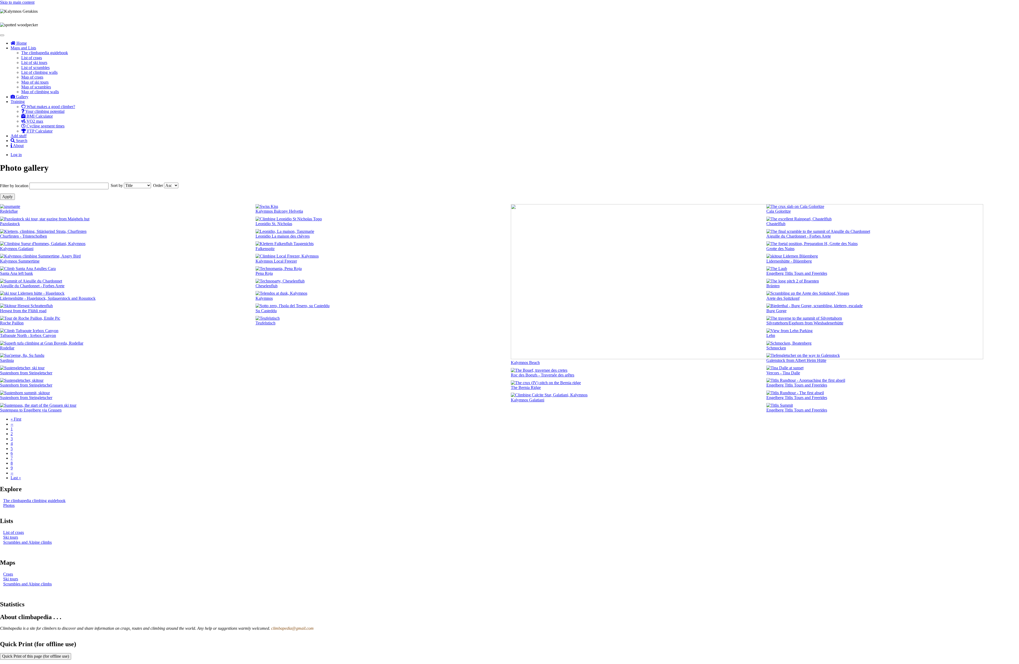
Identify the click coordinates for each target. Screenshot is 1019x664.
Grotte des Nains (780, 248)
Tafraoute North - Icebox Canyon (28, 335)
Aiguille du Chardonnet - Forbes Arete (32, 286)
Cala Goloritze (778, 211)
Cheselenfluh (267, 286)
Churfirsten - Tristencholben (23, 236)
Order (158, 185)
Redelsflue (9, 211)
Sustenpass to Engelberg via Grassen (31, 410)
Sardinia (7, 360)
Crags (8, 574)
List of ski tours (34, 62)
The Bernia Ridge (526, 387)
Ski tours (10, 537)
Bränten (773, 286)
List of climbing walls (39, 72)
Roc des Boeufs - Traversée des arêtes (542, 375)
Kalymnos (264, 298)
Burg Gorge (776, 311)
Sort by (117, 185)
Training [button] (18, 101)
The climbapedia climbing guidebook (34, 500)
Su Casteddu (266, 311)
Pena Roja (264, 273)
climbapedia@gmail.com (292, 628)
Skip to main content (17, 2)
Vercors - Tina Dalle (783, 373)
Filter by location (14, 185)
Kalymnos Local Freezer (276, 261)
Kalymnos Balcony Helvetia (279, 211)
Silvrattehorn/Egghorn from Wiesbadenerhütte (804, 323)
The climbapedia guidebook (44, 52)
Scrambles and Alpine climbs (27, 542)
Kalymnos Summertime (20, 261)
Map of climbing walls (40, 91)
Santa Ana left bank (16, 273)
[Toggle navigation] (2, 35)
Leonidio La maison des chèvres (283, 236)
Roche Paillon (12, 323)
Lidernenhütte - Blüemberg (789, 261)
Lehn (770, 335)
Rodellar (7, 348)
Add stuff (19, 136)
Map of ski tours (35, 82)
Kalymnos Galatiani (16, 248)
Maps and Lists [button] (23, 48)
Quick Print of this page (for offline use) (35, 656)
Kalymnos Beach (525, 362)
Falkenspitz (265, 248)
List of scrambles (35, 67)
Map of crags (32, 77)
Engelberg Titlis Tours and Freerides (796, 273)
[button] (10, 206)
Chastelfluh (775, 223)
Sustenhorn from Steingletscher (26, 373)
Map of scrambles (36, 87)
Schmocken (776, 348)
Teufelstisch (265, 323)
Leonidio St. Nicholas (274, 223)
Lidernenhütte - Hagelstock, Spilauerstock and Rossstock (48, 298)
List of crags (31, 57)
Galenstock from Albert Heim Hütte (796, 360)
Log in (16, 154)
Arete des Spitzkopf (783, 298)
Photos (9, 505)
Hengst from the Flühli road (23, 311)
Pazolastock (10, 223)
